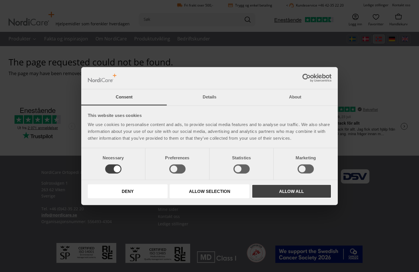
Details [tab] (209, 96)
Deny (128, 191)
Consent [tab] (124, 96)
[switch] (177, 168)
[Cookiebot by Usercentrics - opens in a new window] (306, 78)
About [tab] (295, 96)
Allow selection (209, 191)
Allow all (291, 191)
